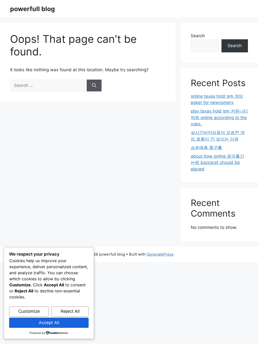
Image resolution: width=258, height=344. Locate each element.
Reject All (70, 311)
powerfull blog (32, 9)
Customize (29, 311)
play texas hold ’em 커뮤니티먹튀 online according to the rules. (219, 117)
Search (198, 35)
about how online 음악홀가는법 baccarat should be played (217, 162)
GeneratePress (160, 254)
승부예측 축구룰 (206, 147)
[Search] (94, 86)
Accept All (49, 322)
